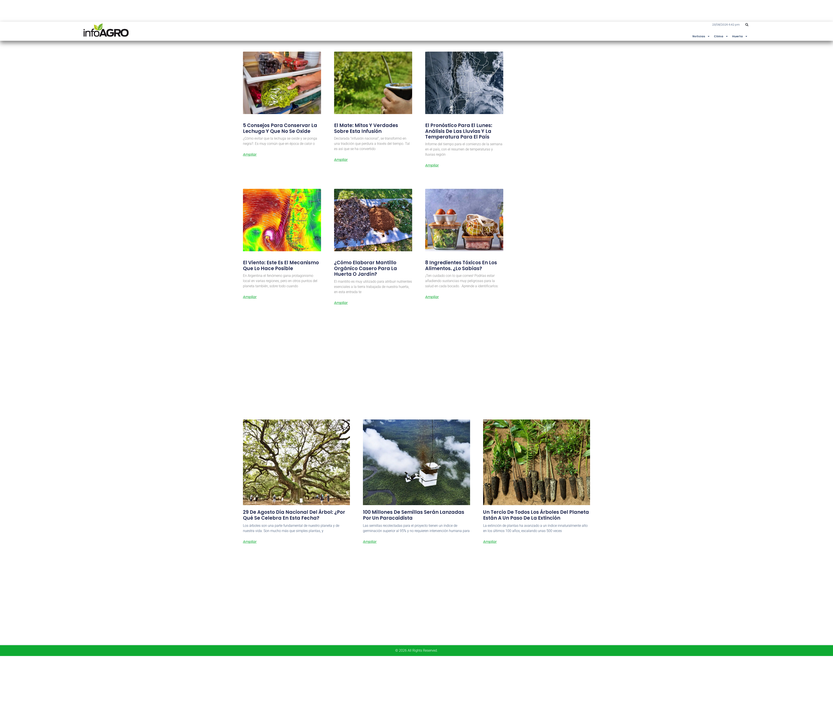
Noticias (698, 36)
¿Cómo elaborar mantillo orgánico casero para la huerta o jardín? (365, 268)
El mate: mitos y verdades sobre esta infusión (366, 128)
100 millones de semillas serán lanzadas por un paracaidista (413, 515)
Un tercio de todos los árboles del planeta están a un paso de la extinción (536, 515)
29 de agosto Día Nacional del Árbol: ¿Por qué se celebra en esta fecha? (294, 515)
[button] (747, 25)
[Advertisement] (130, 686)
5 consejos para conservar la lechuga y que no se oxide (280, 128)
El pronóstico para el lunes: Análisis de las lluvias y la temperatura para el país (458, 131)
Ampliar (250, 154)
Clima (718, 36)
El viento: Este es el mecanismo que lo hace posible (281, 265)
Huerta (737, 36)
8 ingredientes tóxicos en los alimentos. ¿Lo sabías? (461, 265)
